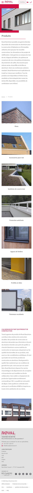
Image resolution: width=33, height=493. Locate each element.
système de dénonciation (21, 487)
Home (3, 97)
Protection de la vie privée (19, 484)
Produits (4, 451)
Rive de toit (5, 453)
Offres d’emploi (6, 484)
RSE (3, 457)
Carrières (22, 2)
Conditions (9, 487)
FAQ (3, 461)
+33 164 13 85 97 (8, 443)
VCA (3, 487)
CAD (3, 455)
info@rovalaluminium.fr (10, 445)
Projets (3, 459)
